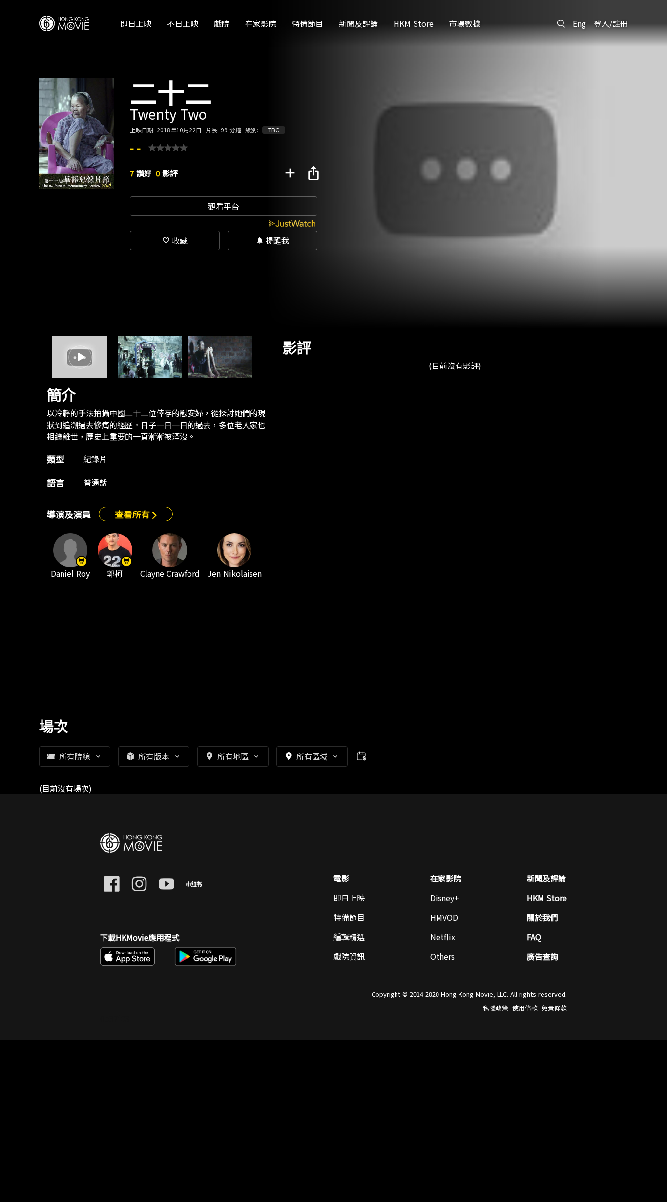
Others (442, 956)
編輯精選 (349, 937)
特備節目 (349, 917)
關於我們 (542, 917)
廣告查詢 (542, 956)
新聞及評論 (546, 878)
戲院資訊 (349, 956)
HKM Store (547, 897)
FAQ (534, 937)
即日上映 (349, 897)
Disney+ (444, 897)
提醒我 (272, 240)
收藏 (175, 240)
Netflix (442, 937)
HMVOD (444, 917)
